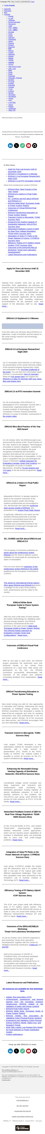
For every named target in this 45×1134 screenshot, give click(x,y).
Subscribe (7, 9)
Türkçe (10, 105)
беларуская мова (14, 22)
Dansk (10, 36)
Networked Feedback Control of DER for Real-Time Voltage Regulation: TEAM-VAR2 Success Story (23, 231)
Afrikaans (11, 20)
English (10, 16)
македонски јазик (14, 66)
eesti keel (11, 37)
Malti (10, 70)
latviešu (10, 93)
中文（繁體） (13, 30)
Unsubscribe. (6, 1080)
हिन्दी (9, 49)
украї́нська (12, 108)
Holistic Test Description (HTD (18, 997)
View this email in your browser (12, 117)
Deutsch (11, 45)
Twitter (9, 5)
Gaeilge (11, 52)
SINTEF (5, 947)
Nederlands (12, 39)
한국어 (10, 64)
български (12, 24)
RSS (5, 12)
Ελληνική (11, 47)
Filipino (11, 106)
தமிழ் (10, 100)
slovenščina (12, 96)
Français (11, 43)
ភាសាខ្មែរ (11, 62)
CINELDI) (34, 945)
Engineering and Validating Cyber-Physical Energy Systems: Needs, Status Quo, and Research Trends (24, 1022)
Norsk (10, 72)
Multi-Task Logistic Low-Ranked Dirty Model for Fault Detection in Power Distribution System (24, 1029)
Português (11, 76)
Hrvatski (11, 32)
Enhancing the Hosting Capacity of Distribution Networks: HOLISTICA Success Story (22, 224)
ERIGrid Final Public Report (17, 1009)
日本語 (10, 60)
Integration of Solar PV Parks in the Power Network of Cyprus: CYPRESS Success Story (23, 238)
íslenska (11, 56)
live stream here (18, 377)
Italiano (10, 58)
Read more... (20, 528)
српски (10, 98)
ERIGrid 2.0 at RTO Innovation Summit (24, 181)
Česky (10, 34)
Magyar (11, 50)
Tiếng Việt (11, 110)
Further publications (14, 1034)
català (10, 26)
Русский (11, 81)
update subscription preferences (22, 1116)
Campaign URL (5, 1)
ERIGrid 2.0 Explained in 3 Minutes (22, 174)
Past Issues (7, 11)
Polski (10, 74)
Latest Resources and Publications (22, 255)
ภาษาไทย (11, 102)
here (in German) (31, 374)
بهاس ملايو (12, 68)
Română (11, 80)
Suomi (10, 41)
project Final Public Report (29, 510)
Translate (7, 14)
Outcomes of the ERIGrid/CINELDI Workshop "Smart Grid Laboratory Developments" (22, 250)
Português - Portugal (15, 78)
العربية (10, 18)
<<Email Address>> (22, 1100)
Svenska (11, 87)
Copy (32, 1)
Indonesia (11, 54)
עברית (10, 89)
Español (11, 83)
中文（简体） (13, 28)
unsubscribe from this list (22, 1111)
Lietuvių (11, 91)
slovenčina (11, 95)
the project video (10, 416)
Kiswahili (11, 85)
